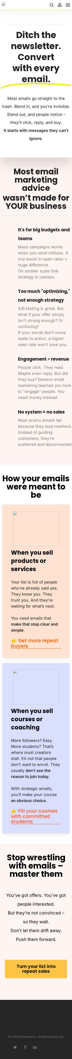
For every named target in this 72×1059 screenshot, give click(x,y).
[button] (68, 5)
